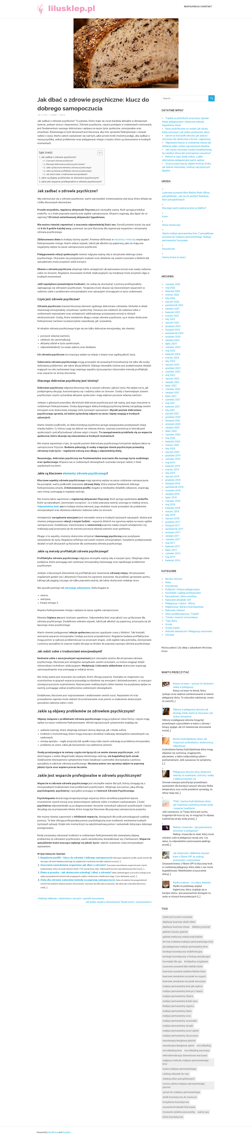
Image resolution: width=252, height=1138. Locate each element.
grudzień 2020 (172, 417)
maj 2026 (170, 287)
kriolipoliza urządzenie (196, 961)
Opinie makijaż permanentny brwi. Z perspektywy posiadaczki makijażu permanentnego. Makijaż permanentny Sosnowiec (187, 237)
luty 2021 (170, 410)
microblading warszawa (197, 1050)
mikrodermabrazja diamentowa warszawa (185, 1055)
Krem (165, 216)
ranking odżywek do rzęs (176, 1073)
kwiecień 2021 (172, 406)
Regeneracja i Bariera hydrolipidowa (184, 606)
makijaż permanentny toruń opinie (181, 1030)
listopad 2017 (172, 525)
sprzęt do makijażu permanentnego (181, 1092)
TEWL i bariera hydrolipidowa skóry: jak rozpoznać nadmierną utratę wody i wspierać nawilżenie (193, 805)
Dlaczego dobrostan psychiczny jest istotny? (65, 164)
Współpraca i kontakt (198, 6)
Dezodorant (168, 248)
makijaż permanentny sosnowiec (180, 1020)
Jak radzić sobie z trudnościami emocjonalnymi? (67, 174)
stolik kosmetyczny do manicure (180, 1097)
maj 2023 (170, 375)
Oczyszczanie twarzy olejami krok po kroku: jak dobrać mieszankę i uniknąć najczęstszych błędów (186, 167)
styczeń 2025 (172, 322)
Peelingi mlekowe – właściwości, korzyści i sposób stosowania (71, 898)
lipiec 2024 (171, 343)
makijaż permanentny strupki (178, 1025)
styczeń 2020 (172, 452)
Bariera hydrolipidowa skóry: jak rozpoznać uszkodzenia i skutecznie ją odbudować (193, 742)
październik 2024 (174, 333)
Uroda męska (172, 627)
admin (54, 115)
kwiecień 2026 (172, 291)
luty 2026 (170, 298)
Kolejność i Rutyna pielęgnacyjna (182, 589)
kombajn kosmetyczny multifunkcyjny (182, 951)
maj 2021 (170, 403)
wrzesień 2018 (172, 490)
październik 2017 (174, 529)
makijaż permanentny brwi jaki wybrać (183, 986)
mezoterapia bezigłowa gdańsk (179, 1040)
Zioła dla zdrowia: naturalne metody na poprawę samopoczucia (77, 879)
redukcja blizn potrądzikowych (179, 1078)
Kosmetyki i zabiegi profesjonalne (183, 593)
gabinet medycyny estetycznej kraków (182, 936)
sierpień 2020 (172, 427)
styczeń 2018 (172, 518)
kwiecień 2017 (172, 546)
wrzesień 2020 (172, 424)
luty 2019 (170, 473)
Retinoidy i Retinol (175, 610)
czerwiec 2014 (172, 553)
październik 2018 (174, 487)
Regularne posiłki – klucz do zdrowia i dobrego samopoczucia (76, 857)
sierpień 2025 (172, 308)
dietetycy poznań (201, 926)
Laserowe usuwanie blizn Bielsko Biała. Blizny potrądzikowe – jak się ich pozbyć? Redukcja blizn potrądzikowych (186, 196)
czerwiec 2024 (172, 347)
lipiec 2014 (171, 550)
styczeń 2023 (172, 378)
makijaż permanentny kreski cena (180, 1001)
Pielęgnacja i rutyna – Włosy (180, 603)
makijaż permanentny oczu (177, 1015)
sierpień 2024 (172, 340)
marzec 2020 (172, 445)
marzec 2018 (172, 511)
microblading (204, 1045)
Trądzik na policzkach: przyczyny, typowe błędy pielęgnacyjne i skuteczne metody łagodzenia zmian (185, 121)
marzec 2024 (172, 357)
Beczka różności (173, 579)
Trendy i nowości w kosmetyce (181, 617)
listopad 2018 (172, 483)
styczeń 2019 (172, 476)
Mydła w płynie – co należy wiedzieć (192, 882)
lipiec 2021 (171, 396)
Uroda (168, 624)
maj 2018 (170, 504)
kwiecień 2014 (172, 560)
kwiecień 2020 (172, 441)
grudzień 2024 (172, 326)
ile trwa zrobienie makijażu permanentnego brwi (188, 941)
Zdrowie (169, 634)
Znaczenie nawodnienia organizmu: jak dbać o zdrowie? (73, 865)
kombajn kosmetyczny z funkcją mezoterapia (186, 956)
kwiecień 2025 (172, 312)
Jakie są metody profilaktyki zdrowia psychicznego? (69, 171)
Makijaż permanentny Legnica (178, 1006)
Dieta (62, 115)
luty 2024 (170, 361)
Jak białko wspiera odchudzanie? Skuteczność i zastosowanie (117, 902)
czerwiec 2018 (172, 501)
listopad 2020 (172, 420)
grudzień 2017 (172, 522)
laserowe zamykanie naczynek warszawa (184, 981)
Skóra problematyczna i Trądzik (182, 613)
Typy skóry (171, 620)
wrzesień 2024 (172, 336)
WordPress (53, 1132)
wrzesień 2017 (172, 532)
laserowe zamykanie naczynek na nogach (184, 976)
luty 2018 (170, 515)
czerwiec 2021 (172, 399)
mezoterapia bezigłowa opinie (178, 1045)
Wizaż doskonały (171, 225)
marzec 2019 (172, 469)
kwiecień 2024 (172, 354)
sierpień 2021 (172, 392)
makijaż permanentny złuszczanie (180, 1035)
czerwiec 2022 (172, 389)
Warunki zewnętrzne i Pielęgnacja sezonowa (188, 631)
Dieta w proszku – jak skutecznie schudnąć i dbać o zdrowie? (75, 872)
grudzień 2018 (172, 480)
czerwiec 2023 (172, 371)
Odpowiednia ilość (48, 506)
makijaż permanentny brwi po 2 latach (183, 991)
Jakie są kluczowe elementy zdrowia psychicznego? (69, 167)
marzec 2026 (172, 294)
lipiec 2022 (171, 385)
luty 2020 (170, 448)
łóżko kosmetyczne (173, 1117)
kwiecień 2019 (172, 466)
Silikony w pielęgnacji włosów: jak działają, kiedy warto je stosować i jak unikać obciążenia (193, 713)
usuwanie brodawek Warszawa (179, 1107)
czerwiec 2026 (172, 284)
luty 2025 (170, 319)
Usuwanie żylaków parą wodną (179, 1112)
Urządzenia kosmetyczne (176, 1102)
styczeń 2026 (172, 301)
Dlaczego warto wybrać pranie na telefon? (184, 208)
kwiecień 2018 (172, 508)
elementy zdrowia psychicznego (85, 473)
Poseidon (66, 1132)
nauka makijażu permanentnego (179, 1069)
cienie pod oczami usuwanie (177, 917)
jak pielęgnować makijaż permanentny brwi (185, 946)
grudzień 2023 (172, 368)
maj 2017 (170, 543)
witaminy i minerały (125, 239)
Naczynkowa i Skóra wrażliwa (181, 596)
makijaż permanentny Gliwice (178, 996)
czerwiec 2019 (172, 459)
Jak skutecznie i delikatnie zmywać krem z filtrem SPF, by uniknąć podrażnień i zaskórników (191, 856)
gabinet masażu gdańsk (175, 931)
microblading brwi (172, 1050)
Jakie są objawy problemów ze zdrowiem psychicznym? (70, 178)
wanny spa (203, 1112)
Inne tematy (171, 586)
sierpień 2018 (172, 494)
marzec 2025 (172, 315)
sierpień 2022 (172, 382)
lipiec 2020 (171, 431)
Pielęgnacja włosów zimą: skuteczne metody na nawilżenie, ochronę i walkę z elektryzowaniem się (193, 775)
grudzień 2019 (172, 455)
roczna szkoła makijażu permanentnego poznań (184, 1085)
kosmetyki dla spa (172, 961)
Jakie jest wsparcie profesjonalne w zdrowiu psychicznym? (71, 181)
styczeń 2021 (172, 413)
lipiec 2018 (171, 497)
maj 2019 (170, 462)
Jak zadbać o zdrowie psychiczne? (58, 157)
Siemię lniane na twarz (174, 257)
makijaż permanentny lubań (177, 1011)
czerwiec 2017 (172, 539)
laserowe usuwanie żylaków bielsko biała (184, 971)
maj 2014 (170, 557)
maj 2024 (170, 350)
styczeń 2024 (172, 364)
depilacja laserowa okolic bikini (179, 922)
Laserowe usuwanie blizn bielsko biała (183, 966)
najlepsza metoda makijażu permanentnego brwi (186, 1062)
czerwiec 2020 (172, 434)
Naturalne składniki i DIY (178, 599)
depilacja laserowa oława (176, 926)
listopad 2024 (172, 329)
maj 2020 (170, 438)
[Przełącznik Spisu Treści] (98, 152)
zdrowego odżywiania (77, 587)
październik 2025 (174, 305)
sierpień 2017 (172, 536)
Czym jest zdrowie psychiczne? (59, 160)
